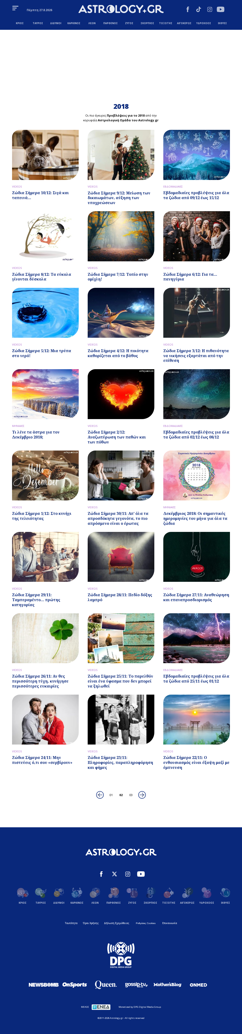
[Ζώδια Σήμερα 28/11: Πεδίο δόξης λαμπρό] (121, 557)
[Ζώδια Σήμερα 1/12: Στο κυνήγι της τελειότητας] (45, 475)
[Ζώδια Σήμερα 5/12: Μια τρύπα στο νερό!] (45, 313)
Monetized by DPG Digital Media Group (140, 1006)
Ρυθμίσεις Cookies (146, 923)
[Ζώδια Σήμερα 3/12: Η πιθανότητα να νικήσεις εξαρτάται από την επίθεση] (196, 313)
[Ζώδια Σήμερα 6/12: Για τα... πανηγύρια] (196, 236)
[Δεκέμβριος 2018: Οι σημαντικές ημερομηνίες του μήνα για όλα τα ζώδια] (196, 475)
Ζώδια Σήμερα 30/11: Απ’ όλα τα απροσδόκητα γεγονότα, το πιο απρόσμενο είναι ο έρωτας (118, 518)
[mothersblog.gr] (167, 985)
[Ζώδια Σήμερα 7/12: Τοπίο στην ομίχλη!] (121, 236)
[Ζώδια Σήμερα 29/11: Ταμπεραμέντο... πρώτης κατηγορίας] (45, 557)
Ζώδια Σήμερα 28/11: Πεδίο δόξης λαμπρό (120, 597)
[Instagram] (210, 10)
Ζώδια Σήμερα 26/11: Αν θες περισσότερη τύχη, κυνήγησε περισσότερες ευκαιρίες (40, 681)
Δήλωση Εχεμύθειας (116, 923)
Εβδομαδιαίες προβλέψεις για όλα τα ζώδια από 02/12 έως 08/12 (196, 434)
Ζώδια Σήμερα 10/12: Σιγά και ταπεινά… (40, 195)
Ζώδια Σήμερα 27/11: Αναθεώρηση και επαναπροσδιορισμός (196, 597)
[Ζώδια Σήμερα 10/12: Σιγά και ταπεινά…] (45, 155)
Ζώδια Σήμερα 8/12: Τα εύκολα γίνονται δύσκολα (41, 277)
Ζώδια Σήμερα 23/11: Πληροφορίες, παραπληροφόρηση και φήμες (120, 762)
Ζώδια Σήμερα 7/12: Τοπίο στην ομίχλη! (118, 277)
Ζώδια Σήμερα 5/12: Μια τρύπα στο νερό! (41, 353)
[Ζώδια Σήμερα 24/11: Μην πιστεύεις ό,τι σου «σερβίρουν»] (45, 720)
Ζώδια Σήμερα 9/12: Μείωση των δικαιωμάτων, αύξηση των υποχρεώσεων (119, 198)
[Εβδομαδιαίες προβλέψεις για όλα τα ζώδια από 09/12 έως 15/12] (196, 155)
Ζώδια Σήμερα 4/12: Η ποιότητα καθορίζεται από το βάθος (118, 353)
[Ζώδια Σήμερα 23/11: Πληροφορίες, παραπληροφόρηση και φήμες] (121, 720)
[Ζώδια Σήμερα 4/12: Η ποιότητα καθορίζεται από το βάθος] (121, 313)
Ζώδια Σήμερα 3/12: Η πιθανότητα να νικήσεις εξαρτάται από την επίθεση (196, 355)
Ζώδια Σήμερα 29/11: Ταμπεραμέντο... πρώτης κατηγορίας (36, 599)
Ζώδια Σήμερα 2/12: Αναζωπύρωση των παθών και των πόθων (117, 437)
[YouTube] (221, 10)
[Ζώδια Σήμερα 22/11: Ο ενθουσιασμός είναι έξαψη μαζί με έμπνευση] (196, 720)
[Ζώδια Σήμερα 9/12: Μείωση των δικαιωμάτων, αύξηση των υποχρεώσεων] (121, 155)
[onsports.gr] (75, 984)
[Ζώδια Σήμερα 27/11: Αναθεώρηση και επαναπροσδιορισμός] (196, 557)
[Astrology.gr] (121, 9)
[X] (114, 874)
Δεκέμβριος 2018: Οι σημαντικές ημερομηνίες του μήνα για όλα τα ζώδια (195, 518)
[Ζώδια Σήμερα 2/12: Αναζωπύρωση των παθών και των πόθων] (121, 394)
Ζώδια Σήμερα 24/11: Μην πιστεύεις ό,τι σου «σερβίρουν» (42, 760)
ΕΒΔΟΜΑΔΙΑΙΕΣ (173, 186)
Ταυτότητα (71, 923)
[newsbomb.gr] (44, 984)
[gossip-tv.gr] (136, 985)
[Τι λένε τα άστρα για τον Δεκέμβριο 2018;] (45, 394)
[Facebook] (188, 10)
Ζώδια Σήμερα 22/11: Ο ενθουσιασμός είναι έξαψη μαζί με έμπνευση (196, 762)
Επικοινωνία (169, 923)
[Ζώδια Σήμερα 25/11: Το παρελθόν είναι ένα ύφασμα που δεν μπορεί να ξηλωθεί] (121, 638)
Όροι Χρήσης (91, 923)
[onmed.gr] (198, 985)
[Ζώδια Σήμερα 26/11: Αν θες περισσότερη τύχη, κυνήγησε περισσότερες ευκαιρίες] (45, 638)
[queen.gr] (106, 985)
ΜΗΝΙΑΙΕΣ (18, 426)
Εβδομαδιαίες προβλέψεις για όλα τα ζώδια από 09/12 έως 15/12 (196, 195)
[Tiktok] (199, 10)
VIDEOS (17, 186)
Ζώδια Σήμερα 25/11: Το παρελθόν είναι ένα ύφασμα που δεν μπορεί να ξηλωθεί (120, 681)
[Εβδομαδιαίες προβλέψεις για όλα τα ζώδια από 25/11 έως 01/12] (196, 638)
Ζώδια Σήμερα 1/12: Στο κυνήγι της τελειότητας (41, 516)
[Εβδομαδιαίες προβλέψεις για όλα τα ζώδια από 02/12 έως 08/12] (196, 394)
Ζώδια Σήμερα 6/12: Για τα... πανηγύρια (190, 277)
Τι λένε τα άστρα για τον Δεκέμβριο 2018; (36, 434)
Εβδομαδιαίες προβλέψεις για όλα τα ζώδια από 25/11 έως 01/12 (196, 679)
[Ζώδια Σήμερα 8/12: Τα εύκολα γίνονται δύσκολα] (45, 236)
